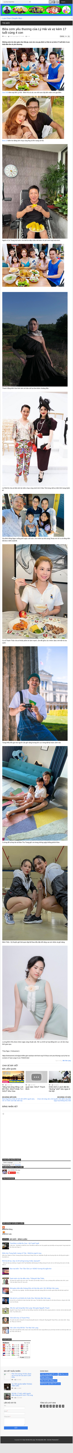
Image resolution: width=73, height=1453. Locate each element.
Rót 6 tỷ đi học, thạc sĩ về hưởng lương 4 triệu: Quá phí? (21, 1261)
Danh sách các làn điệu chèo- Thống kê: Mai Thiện (27, 1278)
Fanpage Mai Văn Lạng (53, 1)
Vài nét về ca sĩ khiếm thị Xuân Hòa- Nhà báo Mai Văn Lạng (30, 1298)
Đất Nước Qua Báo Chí (48, 1383)
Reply (5, 36)
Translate (18, 1165)
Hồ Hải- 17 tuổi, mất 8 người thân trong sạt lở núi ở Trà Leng (22, 1394)
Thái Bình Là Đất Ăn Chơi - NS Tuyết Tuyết (24, 1243)
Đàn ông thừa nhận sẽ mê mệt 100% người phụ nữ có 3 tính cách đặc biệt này (18, 1099)
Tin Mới (6, 23)
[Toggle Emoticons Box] (3, 1114)
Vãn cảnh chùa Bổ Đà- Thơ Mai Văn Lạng (24, 1328)
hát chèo (49, 1440)
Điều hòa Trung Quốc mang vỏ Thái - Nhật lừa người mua (21, 1253)
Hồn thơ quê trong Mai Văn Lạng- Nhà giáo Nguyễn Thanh (29, 1308)
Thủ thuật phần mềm (41, 1440)
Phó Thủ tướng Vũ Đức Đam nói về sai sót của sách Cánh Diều (21, 1375)
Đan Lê (4, 140)
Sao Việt (5, 92)
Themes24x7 (55, 1440)
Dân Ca (61, 1374)
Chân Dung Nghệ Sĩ (14, 36)
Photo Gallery (45, 1377)
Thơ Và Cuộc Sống (47, 1380)
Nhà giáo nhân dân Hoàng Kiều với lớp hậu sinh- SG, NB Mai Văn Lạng (34, 1288)
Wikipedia (57, 1)
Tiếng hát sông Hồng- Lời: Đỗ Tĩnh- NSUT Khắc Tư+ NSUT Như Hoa (13, 1089)
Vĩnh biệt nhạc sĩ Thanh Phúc (20, 1318)
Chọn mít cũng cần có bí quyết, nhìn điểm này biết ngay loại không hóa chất (54, 1099)
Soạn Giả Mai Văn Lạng (29, 1440)
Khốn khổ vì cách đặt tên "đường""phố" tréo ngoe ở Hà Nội (59, 1089)
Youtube (50, 1)
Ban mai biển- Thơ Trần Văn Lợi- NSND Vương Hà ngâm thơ (31, 1268)
